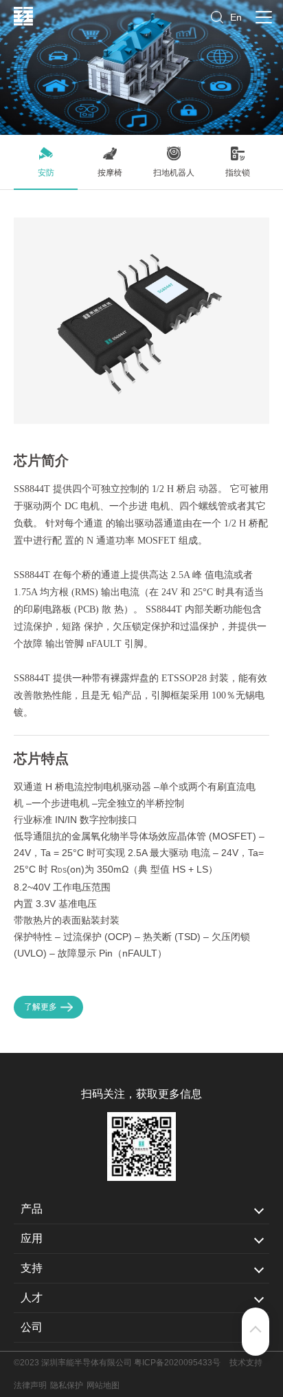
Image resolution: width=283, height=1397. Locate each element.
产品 (32, 1209)
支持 (32, 1268)
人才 (32, 1297)
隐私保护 (66, 1385)
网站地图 (103, 1385)
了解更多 (40, 1007)
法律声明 (30, 1385)
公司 (32, 1327)
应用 (32, 1238)
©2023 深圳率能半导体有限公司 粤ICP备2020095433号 (117, 1362)
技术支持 (245, 1362)
